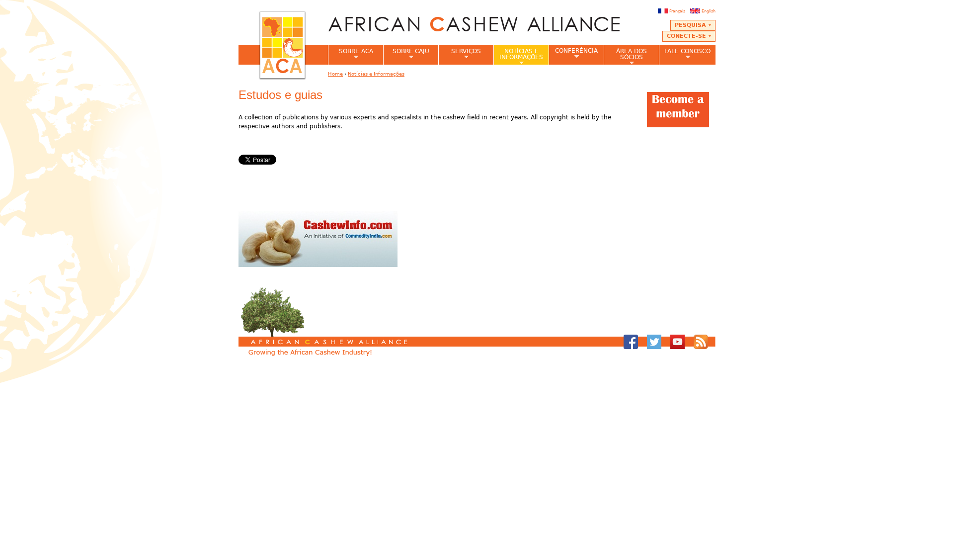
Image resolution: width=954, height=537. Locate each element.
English (709, 10)
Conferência (573, 53)
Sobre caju (406, 54)
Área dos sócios (625, 56)
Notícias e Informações (518, 56)
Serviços (459, 54)
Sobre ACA (350, 54)
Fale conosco (685, 54)
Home (335, 74)
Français (677, 10)
